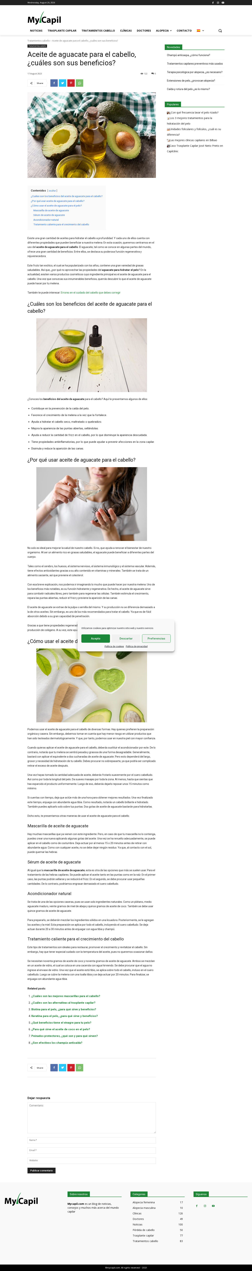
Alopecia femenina (144, 1202)
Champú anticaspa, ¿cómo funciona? (188, 55)
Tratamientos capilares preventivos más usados (195, 63)
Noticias (137, 1224)
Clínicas (137, 1213)
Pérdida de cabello (144, 1230)
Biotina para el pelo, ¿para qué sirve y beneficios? (63, 1009)
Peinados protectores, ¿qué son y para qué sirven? (64, 1036)
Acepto (95, 638)
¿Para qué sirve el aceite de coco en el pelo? (60, 1029)
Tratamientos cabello (38, 40)
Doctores (138, 1219)
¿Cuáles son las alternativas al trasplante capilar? (63, 1002)
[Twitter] (62, 83)
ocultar (52, 190)
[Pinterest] (71, 83)
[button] (220, 30)
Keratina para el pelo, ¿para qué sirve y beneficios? (64, 1016)
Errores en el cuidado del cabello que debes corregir (90, 292)
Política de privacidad (137, 646)
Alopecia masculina (144, 1208)
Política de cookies (114, 646)
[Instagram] (218, 2)
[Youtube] (223, 2)
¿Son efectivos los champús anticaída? (56, 1042)
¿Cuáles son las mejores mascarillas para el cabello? (65, 996)
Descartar (126, 638)
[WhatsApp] (79, 83)
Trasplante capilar (143, 1235)
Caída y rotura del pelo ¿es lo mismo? (188, 89)
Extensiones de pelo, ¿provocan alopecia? (191, 80)
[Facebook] (213, 2)
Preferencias (156, 638)
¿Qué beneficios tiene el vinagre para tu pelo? (61, 1022)
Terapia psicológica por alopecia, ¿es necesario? (194, 72)
